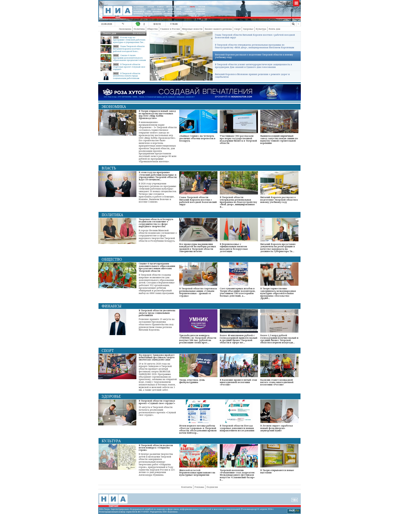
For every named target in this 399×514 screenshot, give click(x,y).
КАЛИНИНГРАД (139, 9)
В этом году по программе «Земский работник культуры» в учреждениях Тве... (129, 40)
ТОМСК (187, 9)
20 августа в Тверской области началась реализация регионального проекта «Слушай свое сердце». (157, 408)
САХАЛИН (201, 14)
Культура (261, 28)
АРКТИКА (183, 7)
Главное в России (170, 28)
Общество (152, 28)
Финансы (111, 305)
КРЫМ (178, 9)
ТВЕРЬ (192, 7)
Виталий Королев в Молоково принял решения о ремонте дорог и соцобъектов (252, 75)
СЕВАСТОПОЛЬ (189, 14)
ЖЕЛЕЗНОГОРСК (174, 11)
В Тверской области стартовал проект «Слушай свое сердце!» (129, 67)
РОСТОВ (201, 7)
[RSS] (298, 24)
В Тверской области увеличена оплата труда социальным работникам (126, 76)
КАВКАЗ (160, 7)
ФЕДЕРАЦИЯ (138, 7)
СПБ (149, 11)
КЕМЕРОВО (200, 9)
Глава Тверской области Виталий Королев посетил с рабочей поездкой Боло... (129, 48)
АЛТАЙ (170, 9)
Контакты (186, 487)
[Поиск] (293, 24)
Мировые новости (192, 28)
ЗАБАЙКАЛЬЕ (169, 14)
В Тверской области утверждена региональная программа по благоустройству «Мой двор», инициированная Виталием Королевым (254, 46)
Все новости (139, 33)
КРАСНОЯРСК (138, 11)
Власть (109, 168)
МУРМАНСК (138, 14)
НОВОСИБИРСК (157, 9)
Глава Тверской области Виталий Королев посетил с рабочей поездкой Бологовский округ (255, 36)
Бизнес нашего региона (218, 28)
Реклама (199, 487)
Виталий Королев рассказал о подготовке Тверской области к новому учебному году (254, 56)
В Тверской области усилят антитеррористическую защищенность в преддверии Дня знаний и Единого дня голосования (253, 66)
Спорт (237, 28)
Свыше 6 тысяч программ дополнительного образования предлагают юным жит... (129, 59)
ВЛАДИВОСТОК (159, 11)
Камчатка (200, 11)
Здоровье (248, 28)
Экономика (125, 28)
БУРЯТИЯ (158, 14)
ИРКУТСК (148, 14)
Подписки (212, 487)
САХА (179, 14)
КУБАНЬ (151, 7)
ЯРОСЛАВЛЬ (171, 7)
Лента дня (274, 28)
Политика (139, 28)
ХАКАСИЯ (188, 11)
